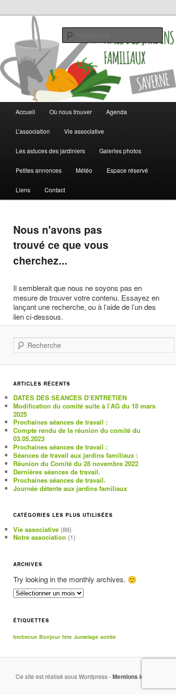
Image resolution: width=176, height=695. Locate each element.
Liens (23, 189)
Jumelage (86, 636)
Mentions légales (135, 676)
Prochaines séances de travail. (59, 480)
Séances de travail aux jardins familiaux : (75, 455)
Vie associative (36, 529)
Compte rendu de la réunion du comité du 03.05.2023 (76, 434)
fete (67, 636)
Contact (54, 189)
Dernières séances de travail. (56, 471)
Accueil (25, 111)
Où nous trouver (70, 111)
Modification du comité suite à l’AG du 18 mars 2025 (84, 410)
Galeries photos (120, 150)
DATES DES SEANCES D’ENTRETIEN (70, 397)
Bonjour (49, 636)
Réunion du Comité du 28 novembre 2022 (75, 463)
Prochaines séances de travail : (60, 422)
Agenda (116, 111)
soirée (108, 636)
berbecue (25, 636)
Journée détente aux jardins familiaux (70, 488)
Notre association (39, 537)
